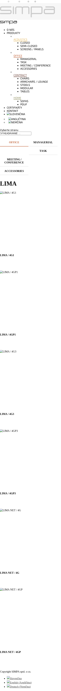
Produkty (13, 32)
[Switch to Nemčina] (15, 122)
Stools (25, 84)
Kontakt (12, 110)
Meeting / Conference (35, 65)
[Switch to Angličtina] (17, 119)
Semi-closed (28, 45)
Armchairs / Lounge (34, 81)
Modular (26, 88)
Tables (24, 91)
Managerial (28, 58)
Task (23, 62)
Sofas (24, 101)
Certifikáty (14, 107)
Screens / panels (32, 49)
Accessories (28, 68)
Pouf (23, 104)
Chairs (24, 78)
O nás (10, 29)
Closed (25, 42)
